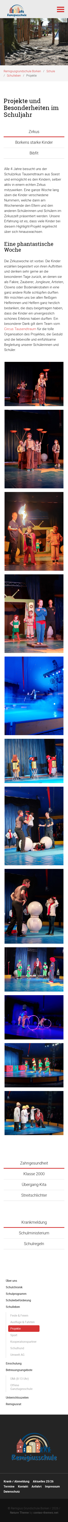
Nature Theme (19, 1513)
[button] (60, 9)
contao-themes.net (45, 1513)
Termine (9, 1486)
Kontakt (23, 1486)
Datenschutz (12, 1492)
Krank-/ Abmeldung (16, 1481)
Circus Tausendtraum (20, 328)
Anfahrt (37, 1486)
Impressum (52, 1486)
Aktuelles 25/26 (43, 1481)
